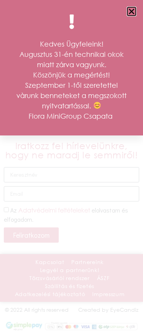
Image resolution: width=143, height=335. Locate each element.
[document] (71, 167)
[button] (131, 11)
